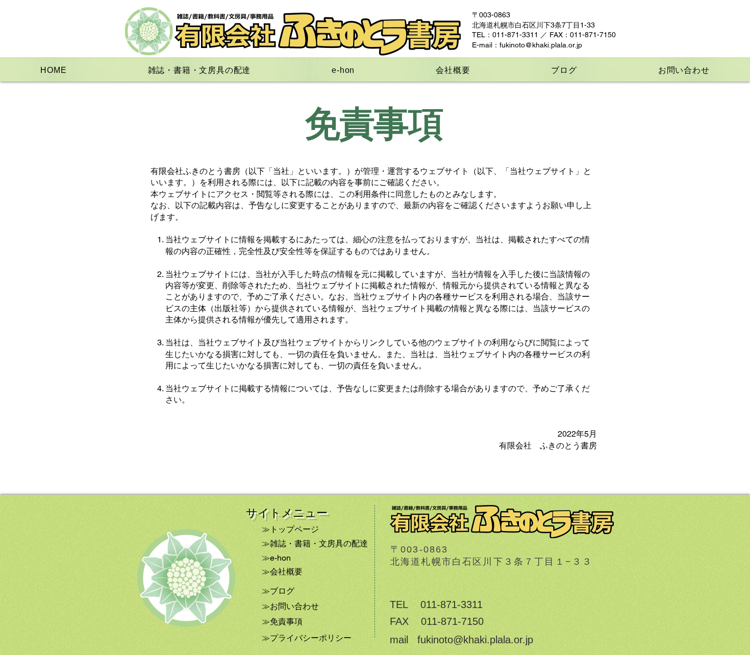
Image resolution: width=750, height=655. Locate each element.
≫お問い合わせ (290, 606)
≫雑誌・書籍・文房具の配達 (315, 543)
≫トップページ (290, 529)
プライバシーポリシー (311, 638)
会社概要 (286, 571)
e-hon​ (280, 558)
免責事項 (286, 621)
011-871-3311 (451, 604)
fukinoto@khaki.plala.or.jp (540, 45)
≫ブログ (278, 591)
